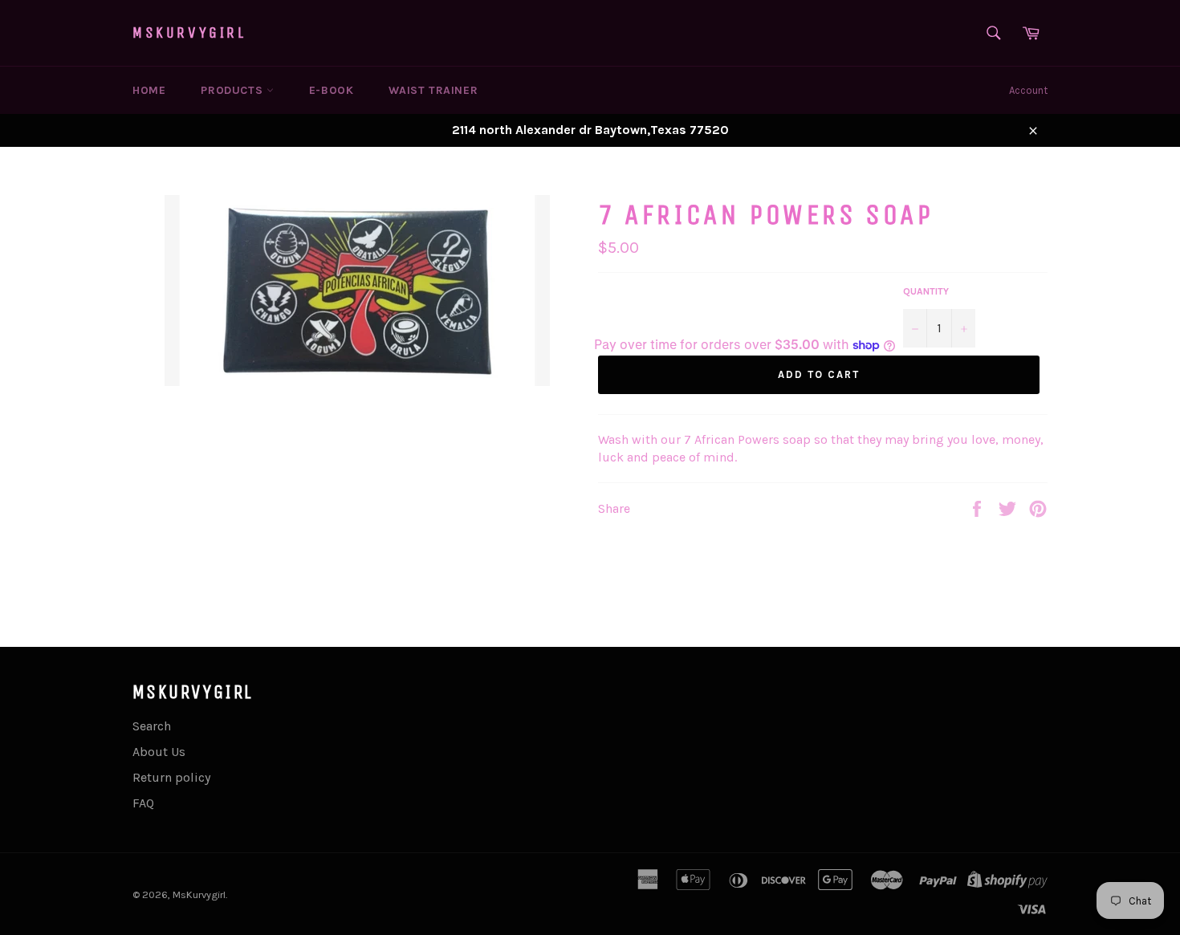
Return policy (171, 777)
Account (1028, 90)
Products (233, 90)
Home (148, 90)
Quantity (926, 291)
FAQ (143, 803)
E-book (331, 90)
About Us (158, 751)
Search (151, 726)
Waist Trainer (433, 90)
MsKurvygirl (189, 32)
